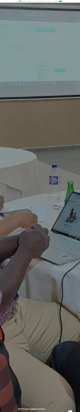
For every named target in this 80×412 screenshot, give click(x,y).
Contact (49, 1)
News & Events (45, 1)
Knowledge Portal (56, 1)
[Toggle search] (52, 1)
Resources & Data (40, 1)
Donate (60, 1)
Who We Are (24, 1)
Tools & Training (34, 1)
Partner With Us (29, 1)
